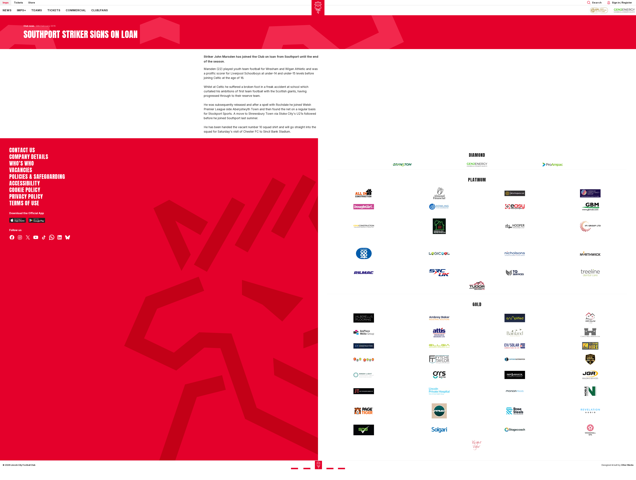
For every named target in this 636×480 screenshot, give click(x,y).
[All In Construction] (363, 193)
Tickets (18, 2)
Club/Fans (99, 10)
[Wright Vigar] (477, 445)
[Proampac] (552, 164)
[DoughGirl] (363, 207)
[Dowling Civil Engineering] (439, 206)
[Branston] (401, 164)
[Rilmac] (363, 272)
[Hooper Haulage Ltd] (514, 226)
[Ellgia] (439, 346)
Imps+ (21, 10)
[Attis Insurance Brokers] (439, 332)
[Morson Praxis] (514, 391)
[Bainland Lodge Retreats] (514, 333)
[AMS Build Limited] (590, 318)
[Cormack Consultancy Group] (590, 193)
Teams (36, 10)
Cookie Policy (24, 190)
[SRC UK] (439, 272)
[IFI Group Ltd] (590, 226)
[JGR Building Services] (590, 375)
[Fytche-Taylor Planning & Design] (439, 359)
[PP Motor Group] (439, 411)
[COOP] (363, 253)
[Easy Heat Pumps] (514, 207)
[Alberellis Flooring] (363, 318)
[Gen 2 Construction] (363, 226)
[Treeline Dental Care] (590, 273)
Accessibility (24, 183)
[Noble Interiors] (590, 391)
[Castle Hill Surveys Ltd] (590, 332)
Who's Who (21, 163)
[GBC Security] (590, 359)
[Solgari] (439, 430)
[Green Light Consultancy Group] (363, 375)
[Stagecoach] (514, 430)
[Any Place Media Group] (363, 332)
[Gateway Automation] (514, 359)
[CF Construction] (363, 346)
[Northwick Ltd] (590, 253)
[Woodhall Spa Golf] (590, 430)
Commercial (76, 10)
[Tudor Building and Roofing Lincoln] (477, 285)
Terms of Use (24, 203)
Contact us (22, 150)
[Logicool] (439, 253)
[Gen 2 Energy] (477, 165)
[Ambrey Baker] (439, 318)
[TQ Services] (514, 272)
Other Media (627, 465)
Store (31, 2)
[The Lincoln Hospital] (439, 391)
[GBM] (590, 206)
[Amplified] (514, 318)
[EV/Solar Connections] (514, 345)
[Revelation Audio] (590, 410)
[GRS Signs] (439, 375)
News (7, 10)
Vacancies (20, 170)
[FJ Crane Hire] (590, 346)
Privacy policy (26, 196)
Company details (28, 156)
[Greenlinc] (439, 226)
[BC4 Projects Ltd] (514, 193)
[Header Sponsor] (624, 10)
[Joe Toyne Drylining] (363, 391)
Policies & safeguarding (37, 176)
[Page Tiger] (363, 411)
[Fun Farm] (363, 359)
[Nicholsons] (514, 253)
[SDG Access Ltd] (363, 430)
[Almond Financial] (439, 193)
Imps (6, 2)
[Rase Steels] (514, 411)
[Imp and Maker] (514, 375)
